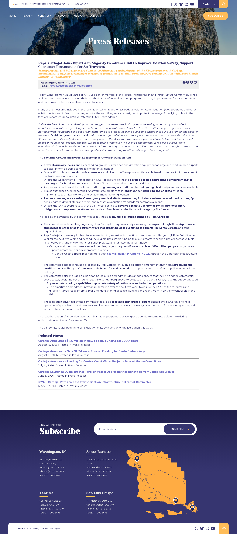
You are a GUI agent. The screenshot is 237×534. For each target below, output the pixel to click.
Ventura (46, 493)
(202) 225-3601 (82, 4)
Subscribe (215, 15)
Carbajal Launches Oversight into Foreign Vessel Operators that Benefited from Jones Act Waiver (106, 371)
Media (78, 16)
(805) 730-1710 (103, 471)
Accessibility (33, 528)
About (26, 16)
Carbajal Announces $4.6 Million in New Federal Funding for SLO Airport (88, 340)
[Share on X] (187, 82)
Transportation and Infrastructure (70, 85)
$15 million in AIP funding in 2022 (129, 253)
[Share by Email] (195, 82)
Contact (95, 16)
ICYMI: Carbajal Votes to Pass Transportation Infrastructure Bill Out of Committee (95, 382)
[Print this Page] (191, 82)
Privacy (21, 528)
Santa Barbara (99, 452)
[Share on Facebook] (184, 82)
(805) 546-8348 (103, 508)
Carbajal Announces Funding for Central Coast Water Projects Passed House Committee (99, 361)
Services (44, 16)
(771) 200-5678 (52, 475)
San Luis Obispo (99, 493)
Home (12, 16)
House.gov (55, 528)
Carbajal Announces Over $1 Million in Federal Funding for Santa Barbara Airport (93, 351)
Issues (62, 16)
